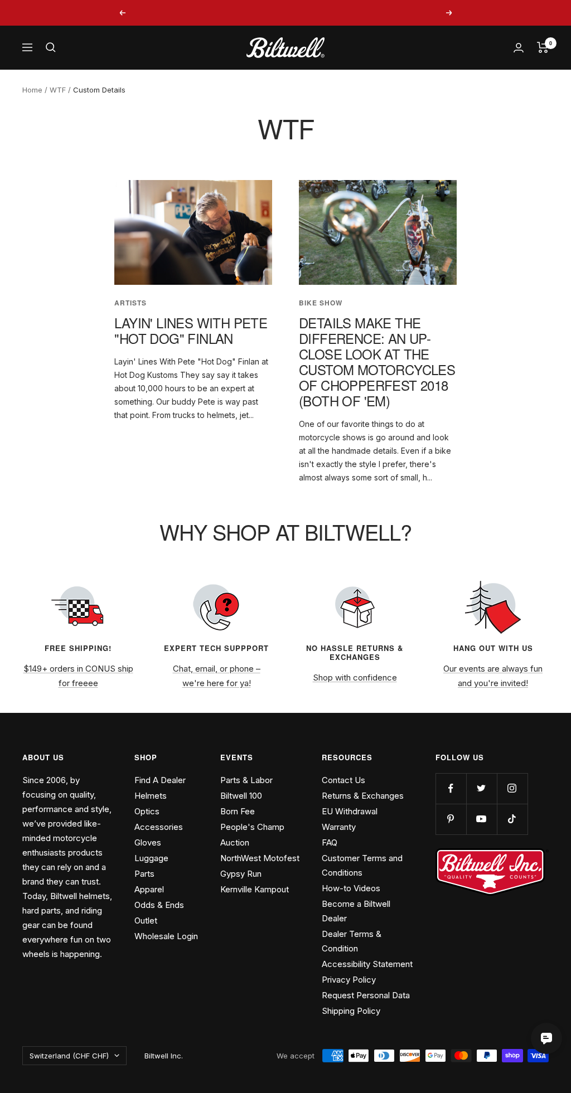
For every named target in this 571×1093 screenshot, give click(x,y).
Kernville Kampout (254, 889)
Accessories (158, 827)
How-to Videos (351, 888)
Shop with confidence (355, 677)
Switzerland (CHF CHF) (69, 1055)
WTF (58, 89)
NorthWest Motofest (259, 858)
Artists (130, 303)
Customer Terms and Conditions (362, 865)
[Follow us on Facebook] (450, 788)
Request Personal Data (366, 995)
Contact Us (343, 780)
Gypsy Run (241, 873)
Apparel (149, 889)
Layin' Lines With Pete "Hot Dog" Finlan (190, 330)
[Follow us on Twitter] (481, 788)
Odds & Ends (159, 905)
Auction (234, 842)
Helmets (150, 795)
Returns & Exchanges (363, 795)
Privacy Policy (349, 979)
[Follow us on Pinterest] (450, 819)
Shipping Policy (351, 1010)
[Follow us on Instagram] (512, 788)
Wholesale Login (166, 936)
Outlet (145, 920)
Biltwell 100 (241, 795)
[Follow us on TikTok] (512, 819)
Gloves (147, 842)
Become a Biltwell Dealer (356, 911)
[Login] (519, 47)
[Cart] (543, 47)
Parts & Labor (246, 780)
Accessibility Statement (367, 964)
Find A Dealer (160, 780)
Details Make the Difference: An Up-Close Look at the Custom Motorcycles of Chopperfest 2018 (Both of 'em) (377, 361)
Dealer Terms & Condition (351, 941)
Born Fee (237, 811)
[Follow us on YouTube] (481, 819)
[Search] (51, 47)
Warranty (339, 827)
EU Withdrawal (350, 811)
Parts (144, 873)
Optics (146, 811)
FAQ (329, 842)
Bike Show (320, 303)
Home (32, 89)
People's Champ (252, 827)
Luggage (151, 858)
